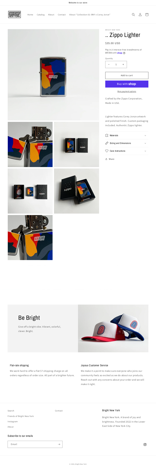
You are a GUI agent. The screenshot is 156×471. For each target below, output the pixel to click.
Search (11, 410)
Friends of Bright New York (21, 416)
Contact (59, 410)
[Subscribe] (59, 444)
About (11, 426)
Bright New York (81, 464)
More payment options (126, 91)
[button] (133, 14)
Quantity (109, 58)
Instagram (13, 421)
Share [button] (111, 159)
